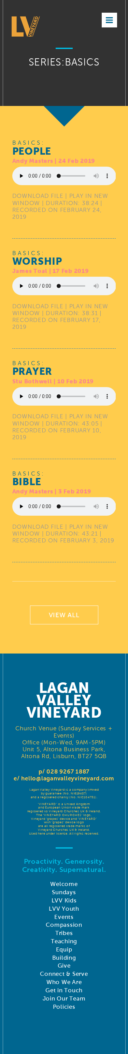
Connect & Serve (64, 974)
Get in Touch (64, 990)
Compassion (64, 925)
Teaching (64, 941)
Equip (64, 949)
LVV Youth (64, 909)
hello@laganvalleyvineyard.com (67, 778)
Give (64, 965)
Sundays (64, 892)
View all (64, 615)
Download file (37, 196)
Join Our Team (64, 998)
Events (64, 917)
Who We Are (64, 982)
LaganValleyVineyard (64, 700)
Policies (64, 1007)
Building (64, 958)
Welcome (63, 884)
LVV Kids (64, 900)
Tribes (64, 933)
